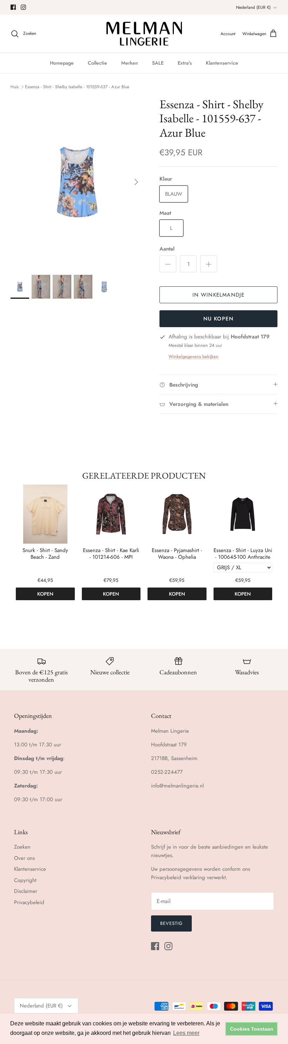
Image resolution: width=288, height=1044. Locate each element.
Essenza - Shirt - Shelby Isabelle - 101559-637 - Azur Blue (77, 87)
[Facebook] (13, 7)
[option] (77, 182)
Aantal (167, 249)
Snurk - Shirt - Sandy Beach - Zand (45, 554)
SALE (158, 62)
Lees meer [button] (186, 1033)
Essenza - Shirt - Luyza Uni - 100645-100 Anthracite (243, 554)
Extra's (185, 62)
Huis (15, 87)
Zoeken (22, 847)
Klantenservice (222, 62)
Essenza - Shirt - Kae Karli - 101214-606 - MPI (111, 554)
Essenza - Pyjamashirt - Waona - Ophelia (177, 554)
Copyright (25, 880)
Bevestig (171, 923)
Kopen (45, 593)
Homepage (62, 62)
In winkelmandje (218, 295)
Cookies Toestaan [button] (251, 1029)
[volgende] (136, 182)
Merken (129, 62)
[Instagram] (23, 7)
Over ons (24, 858)
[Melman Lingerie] (144, 34)
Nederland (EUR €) (253, 7)
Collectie (97, 62)
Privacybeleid (29, 902)
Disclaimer (25, 891)
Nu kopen (218, 319)
